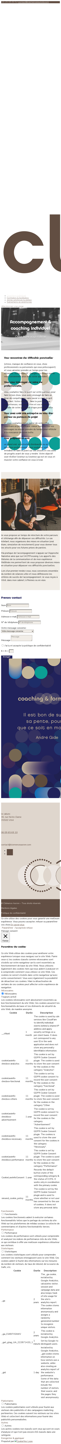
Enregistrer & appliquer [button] (12, 1438)
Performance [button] (7, 1229)
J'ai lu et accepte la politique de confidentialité (28, 645)
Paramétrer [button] (7, 927)
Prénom (5, 611)
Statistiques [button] (7, 1248)
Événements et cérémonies (19, 302)
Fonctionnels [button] (7, 1211)
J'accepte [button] (19, 927)
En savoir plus (17, 924)
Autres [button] (4, 1422)
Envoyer (6, 657)
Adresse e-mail (8, 616)
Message (5, 640)
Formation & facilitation (18, 298)
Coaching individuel (16, 296)
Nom (3, 605)
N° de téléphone (9, 622)
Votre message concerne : (14, 628)
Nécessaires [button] (7, 990)
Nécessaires (11, 993)
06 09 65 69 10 (9, 832)
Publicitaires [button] (7, 1400)
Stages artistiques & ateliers (19, 300)
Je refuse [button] (28, 927)
